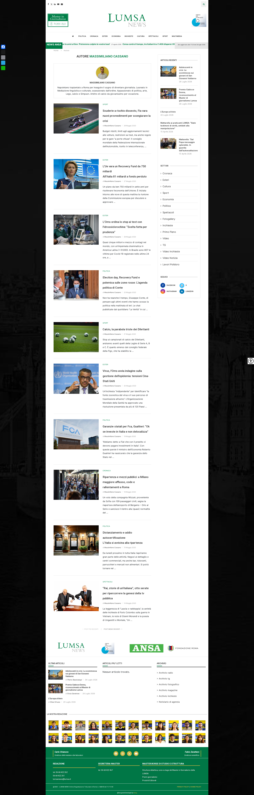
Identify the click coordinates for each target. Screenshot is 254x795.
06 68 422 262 (62, 772)
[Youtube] (58, 4)
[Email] (62, 4)
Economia (116, 36)
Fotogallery (169, 219)
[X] (3, 52)
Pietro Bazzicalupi (74, 680)
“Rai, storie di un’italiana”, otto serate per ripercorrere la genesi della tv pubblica (126, 593)
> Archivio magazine (167, 690)
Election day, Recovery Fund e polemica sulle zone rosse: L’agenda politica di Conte (125, 282)
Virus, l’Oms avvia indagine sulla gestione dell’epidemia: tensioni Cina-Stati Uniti (126, 376)
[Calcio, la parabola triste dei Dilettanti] (76, 337)
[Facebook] (48, 4)
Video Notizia (170, 258)
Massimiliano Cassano (102, 82)
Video (166, 238)
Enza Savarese (73, 693)
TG (164, 245)
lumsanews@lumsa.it (62, 779)
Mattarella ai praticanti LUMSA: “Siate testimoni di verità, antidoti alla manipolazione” (178, 126)
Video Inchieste (171, 251)
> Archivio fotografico (168, 684)
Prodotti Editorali (149, 780)
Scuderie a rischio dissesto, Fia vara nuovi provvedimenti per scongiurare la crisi (127, 116)
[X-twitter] (129, 753)
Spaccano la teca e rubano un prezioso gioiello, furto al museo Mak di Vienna (88, 44)
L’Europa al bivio (168, 112)
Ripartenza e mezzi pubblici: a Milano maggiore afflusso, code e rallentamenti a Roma (125, 482)
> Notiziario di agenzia (168, 702)
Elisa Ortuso (55, 702)
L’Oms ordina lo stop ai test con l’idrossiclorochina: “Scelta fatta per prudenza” (125, 227)
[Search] (203, 4)
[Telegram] (3, 62)
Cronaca (94, 36)
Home (56, 50)
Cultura (140, 36)
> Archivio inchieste (167, 696)
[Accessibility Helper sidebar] (251, 361)
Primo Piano (169, 232)
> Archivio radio (165, 672)
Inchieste (128, 36)
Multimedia (177, 36)
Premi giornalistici (149, 777)
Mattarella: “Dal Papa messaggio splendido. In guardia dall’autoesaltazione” (188, 145)
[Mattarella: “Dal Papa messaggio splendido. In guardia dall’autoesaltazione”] (168, 143)
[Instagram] (122, 753)
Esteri (105, 36)
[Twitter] (51, 4)
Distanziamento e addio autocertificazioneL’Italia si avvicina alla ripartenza (122, 537)
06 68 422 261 (59, 776)
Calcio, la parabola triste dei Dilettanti (126, 329)
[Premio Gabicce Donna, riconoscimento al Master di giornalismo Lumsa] (168, 93)
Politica (82, 36)
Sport (165, 36)
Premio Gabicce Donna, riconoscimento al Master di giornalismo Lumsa (188, 95)
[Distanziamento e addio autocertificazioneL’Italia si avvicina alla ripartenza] (76, 540)
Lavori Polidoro (171, 264)
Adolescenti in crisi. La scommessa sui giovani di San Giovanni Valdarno (187, 73)
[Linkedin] (55, 4)
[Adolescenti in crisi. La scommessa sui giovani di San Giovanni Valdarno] (168, 71)
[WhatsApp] (3, 68)
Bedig (135, 793)
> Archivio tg (163, 678)
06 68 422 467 (107, 770)
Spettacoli (153, 36)
